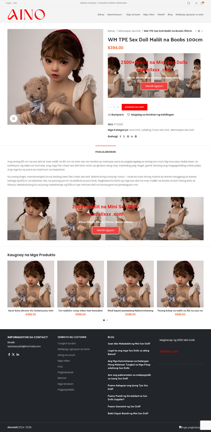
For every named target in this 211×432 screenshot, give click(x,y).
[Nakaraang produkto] (195, 31)
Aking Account (66, 355)
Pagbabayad (65, 372)
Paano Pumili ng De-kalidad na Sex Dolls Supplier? (127, 397)
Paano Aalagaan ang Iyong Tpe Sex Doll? (128, 387)
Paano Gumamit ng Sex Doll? (124, 406)
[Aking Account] (196, 3)
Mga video (64, 361)
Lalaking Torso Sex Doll (155, 130)
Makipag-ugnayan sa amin (74, 349)
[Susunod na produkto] (202, 31)
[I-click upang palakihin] (13, 118)
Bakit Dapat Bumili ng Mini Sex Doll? (128, 413)
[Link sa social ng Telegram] (136, 136)
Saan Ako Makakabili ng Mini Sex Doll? (129, 343)
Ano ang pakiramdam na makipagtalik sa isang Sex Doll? (129, 376)
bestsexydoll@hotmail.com (24, 346)
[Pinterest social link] (128, 136)
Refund (62, 378)
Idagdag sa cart (134, 107)
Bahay (112, 31)
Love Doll (134, 130)
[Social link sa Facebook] (120, 136)
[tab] (105, 150)
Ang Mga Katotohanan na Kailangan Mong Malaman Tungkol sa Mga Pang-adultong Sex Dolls (129, 364)
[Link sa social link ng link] (132, 136)
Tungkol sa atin (67, 343)
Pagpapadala (66, 389)
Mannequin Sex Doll (129, 31)
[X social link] (124, 136)
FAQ (60, 366)
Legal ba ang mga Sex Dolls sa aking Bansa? (128, 352)
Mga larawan (65, 384)
